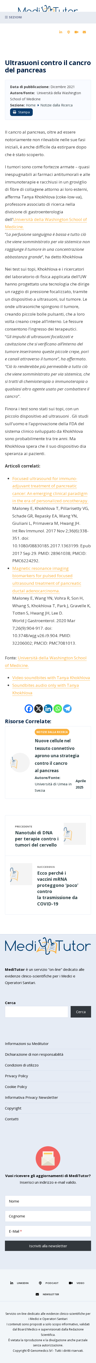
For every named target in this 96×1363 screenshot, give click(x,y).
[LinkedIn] (60, 32)
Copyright (13, 1108)
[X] (38, 708)
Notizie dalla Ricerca (56, 105)
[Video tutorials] (76, 32)
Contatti (11, 1118)
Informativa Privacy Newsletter (31, 1097)
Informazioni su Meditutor (27, 1043)
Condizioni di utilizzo (22, 1065)
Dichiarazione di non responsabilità (34, 1054)
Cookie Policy (16, 1086)
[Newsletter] (84, 32)
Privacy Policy (16, 1075)
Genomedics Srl (41, 1351)
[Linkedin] (48, 708)
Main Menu (48, 17)
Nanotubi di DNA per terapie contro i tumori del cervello (37, 839)
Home (31, 105)
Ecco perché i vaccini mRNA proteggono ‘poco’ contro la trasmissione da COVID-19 (57, 888)
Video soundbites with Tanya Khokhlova (51, 677)
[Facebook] (29, 708)
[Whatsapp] (57, 708)
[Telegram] (67, 708)
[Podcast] (68, 32)
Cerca (10, 1002)
